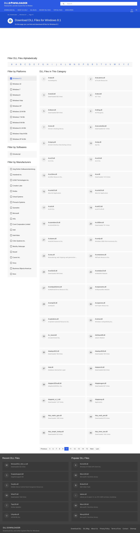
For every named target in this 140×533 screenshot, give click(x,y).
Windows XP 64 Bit (19, 139)
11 (70, 449)
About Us (94, 529)
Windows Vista (18, 100)
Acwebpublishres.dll (55, 287)
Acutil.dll (51, 206)
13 (79, 449)
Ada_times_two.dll (101, 431)
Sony (14, 263)
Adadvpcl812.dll (53, 351)
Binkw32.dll (84, 484)
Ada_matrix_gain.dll (55, 415)
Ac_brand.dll (52, 335)
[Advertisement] (70, 42)
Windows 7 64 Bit (19, 117)
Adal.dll (50, 367)
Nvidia (15, 191)
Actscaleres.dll (100, 78)
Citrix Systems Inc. (19, 241)
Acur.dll (97, 174)
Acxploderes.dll (53, 319)
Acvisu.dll (51, 255)
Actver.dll (51, 126)
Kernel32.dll (84, 464)
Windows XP (17, 106)
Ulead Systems (18, 197)
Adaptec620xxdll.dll (54, 383)
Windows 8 (16, 95)
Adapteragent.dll (100, 383)
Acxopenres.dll (100, 303)
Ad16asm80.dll (100, 335)
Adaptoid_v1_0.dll (54, 399)
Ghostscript (16, 154)
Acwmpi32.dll (52, 303)
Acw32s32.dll (52, 271)
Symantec (16, 208)
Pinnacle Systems (19, 202)
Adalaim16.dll (99, 367)
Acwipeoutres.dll (100, 287)
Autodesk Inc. (17, 174)
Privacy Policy (105, 529)
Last (97, 449)
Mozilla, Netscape (19, 246)
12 (75, 449)
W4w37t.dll (14, 494)
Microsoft (16, 213)
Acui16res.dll (52, 174)
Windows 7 (16, 89)
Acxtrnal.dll (99, 319)
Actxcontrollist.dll (100, 126)
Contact (125, 529)
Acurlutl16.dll (99, 190)
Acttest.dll (98, 94)
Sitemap (133, 529)
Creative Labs (17, 186)
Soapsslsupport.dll (17, 474)
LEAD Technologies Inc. (21, 180)
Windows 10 (17, 84)
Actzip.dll (98, 142)
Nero (14, 274)
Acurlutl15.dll (52, 190)
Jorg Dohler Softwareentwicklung (24, 169)
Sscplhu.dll (14, 484)
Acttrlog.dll (98, 110)
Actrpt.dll (51, 78)
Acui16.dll (98, 158)
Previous (44, 449)
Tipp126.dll (14, 504)
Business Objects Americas (22, 268)
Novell (15, 252)
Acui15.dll (51, 158)
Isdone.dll (83, 494)
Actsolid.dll (52, 94)
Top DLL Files (58, 10)
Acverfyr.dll (98, 238)
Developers (69, 10)
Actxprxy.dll (52, 142)
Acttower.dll (52, 110)
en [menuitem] (132, 10)
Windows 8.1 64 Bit (19, 128)
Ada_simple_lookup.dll (56, 431)
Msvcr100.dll (84, 504)
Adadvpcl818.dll (100, 351)
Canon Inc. (16, 257)
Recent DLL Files (45, 10)
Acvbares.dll (52, 238)
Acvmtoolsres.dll (100, 255)
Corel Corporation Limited (21, 224)
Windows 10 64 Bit (19, 111)
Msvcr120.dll (84, 474)
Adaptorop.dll (99, 399)
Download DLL (9, 10)
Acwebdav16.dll (100, 271)
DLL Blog (33, 10)
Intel (14, 230)
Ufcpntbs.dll (15, 514)
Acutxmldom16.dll (54, 222)
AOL (14, 219)
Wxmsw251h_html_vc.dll (19, 464)
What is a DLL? (22, 10)
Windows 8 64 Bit (19, 122)
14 (83, 449)
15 (87, 449)
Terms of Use (116, 529)
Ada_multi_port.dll (101, 415)
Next (92, 449)
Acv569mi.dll (99, 222)
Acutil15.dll (99, 206)
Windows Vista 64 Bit (20, 133)
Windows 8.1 (17, 78)
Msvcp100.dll (84, 514)
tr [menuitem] (136, 10)
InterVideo (16, 235)
